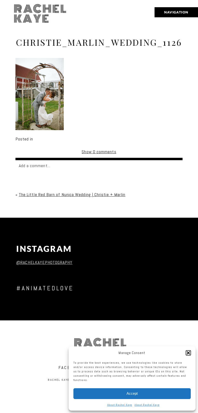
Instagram (44, 249)
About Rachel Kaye (119, 405)
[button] (188, 352)
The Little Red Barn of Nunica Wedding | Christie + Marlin (72, 194)
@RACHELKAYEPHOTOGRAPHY (44, 262)
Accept (132, 393)
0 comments (99, 151)
